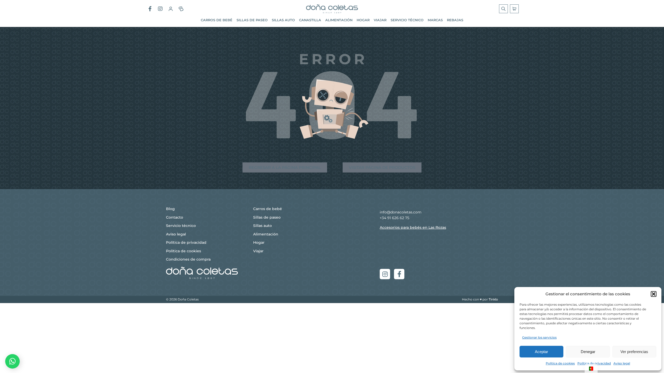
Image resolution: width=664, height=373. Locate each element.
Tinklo (493, 299)
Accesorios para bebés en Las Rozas (413, 227)
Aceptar (541, 351)
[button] (653, 294)
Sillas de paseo (252, 20)
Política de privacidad (594, 363)
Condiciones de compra (188, 259)
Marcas (435, 20)
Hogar (363, 20)
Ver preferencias (634, 351)
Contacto (174, 217)
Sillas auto (283, 20)
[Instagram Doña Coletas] (160, 8)
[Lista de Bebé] (181, 8)
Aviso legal (621, 363)
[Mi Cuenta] (170, 8)
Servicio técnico (407, 20)
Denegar (588, 351)
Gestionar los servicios (539, 337)
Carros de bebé (216, 20)
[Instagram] (385, 274)
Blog (170, 208)
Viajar (380, 20)
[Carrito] (514, 8)
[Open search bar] (504, 9)
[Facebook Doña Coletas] (150, 8)
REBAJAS (455, 20)
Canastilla (310, 20)
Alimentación (338, 20)
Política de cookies (560, 363)
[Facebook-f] (399, 274)
